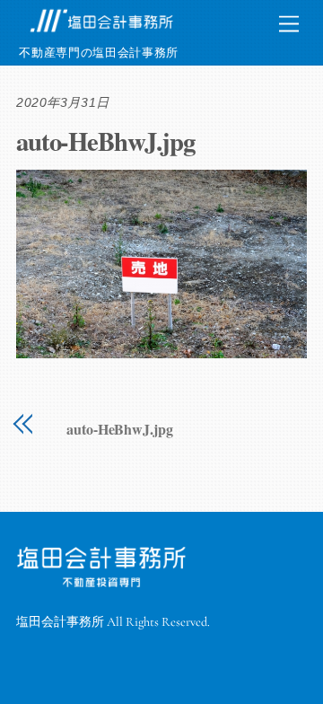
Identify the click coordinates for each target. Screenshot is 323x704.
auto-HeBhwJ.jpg (105, 141)
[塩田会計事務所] (101, 29)
